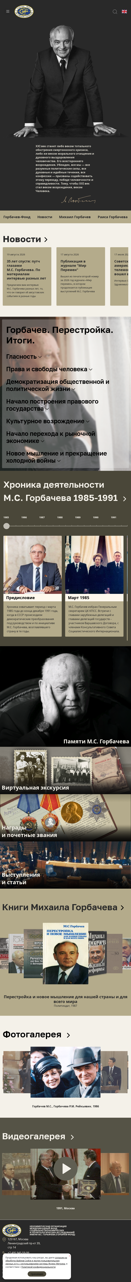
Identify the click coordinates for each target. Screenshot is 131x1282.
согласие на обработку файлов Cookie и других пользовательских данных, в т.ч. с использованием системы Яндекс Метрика (36, 1260)
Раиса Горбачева (113, 217)
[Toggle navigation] (8, 11)
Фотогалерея (33, 1034)
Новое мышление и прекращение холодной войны (56, 457)
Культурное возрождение (46, 421)
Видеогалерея (35, 1136)
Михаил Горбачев (75, 217)
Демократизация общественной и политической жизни (57, 385)
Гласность (22, 356)
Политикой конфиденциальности (38, 1267)
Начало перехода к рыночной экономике (50, 437)
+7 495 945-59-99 (18, 1253)
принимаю (37, 1274)
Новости (44, 217)
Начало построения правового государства (52, 405)
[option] (27, 276)
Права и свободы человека (47, 369)
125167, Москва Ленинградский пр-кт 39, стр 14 (24, 1243)
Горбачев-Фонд (16, 217)
